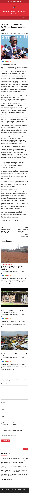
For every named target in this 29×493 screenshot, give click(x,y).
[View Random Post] (24, 18)
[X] (3, 61)
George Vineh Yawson (22, 33)
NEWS (11, 220)
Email (3, 409)
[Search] (26, 18)
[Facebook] (2, 61)
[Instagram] (8, 61)
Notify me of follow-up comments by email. (12, 430)
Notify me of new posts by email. (9, 435)
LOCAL (7, 220)
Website (3, 416)
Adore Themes (15, 491)
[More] (10, 61)
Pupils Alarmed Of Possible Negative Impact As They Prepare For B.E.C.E (13, 311)
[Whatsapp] (5, 61)
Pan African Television (14, 11)
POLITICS (16, 220)
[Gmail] (7, 61)
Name (3, 402)
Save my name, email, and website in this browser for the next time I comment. (15, 423)
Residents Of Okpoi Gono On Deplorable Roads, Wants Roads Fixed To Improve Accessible (12, 268)
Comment (4, 384)
